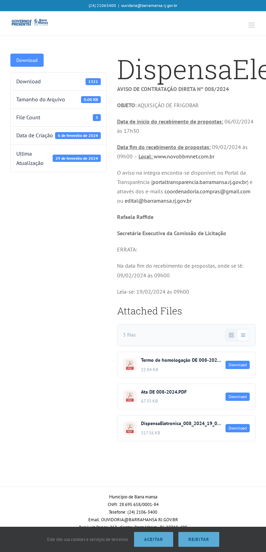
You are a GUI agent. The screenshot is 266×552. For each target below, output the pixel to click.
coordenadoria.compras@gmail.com (207, 191)
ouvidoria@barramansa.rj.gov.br (149, 5)
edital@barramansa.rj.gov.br (158, 200)
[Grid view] (231, 335)
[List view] (243, 335)
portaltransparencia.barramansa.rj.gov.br (199, 181)
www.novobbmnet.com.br (184, 156)
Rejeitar (198, 539)
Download (27, 60)
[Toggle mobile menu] (252, 25)
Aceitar (153, 539)
